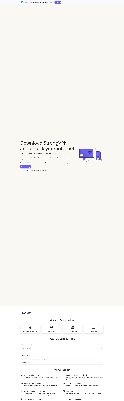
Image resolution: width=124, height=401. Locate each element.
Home (26, 2)
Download (51, 2)
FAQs (46, 2)
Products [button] (31, 2)
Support (37, 2)
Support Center (74, 395)
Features (42, 2)
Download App (25, 167)
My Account (58, 2)
